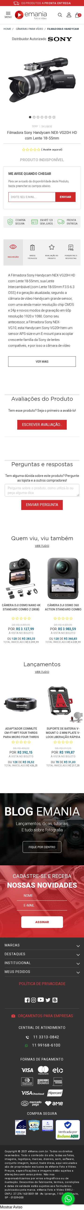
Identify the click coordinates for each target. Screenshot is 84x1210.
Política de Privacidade (42, 984)
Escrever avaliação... (42, 424)
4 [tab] (42, 117)
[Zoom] (42, 85)
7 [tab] (54, 117)
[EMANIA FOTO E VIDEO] (7, 29)
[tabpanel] (42, 85)
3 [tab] (38, 117)
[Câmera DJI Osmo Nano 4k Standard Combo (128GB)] (21, 579)
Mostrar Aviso (11, 1207)
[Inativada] (20, 1127)
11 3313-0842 (45, 1037)
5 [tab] (46, 117)
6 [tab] (50, 117)
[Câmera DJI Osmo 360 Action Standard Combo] (63, 579)
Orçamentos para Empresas (45, 1016)
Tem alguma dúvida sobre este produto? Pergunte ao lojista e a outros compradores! (42, 478)
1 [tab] (30, 117)
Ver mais (42, 361)
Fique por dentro (42, 847)
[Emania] (31, 15)
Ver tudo (42, 546)
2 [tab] (34, 117)
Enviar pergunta (42, 505)
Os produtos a (46, 3)
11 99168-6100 (45, 1045)
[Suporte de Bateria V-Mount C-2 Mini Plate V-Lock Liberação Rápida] (62, 704)
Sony (35, 126)
